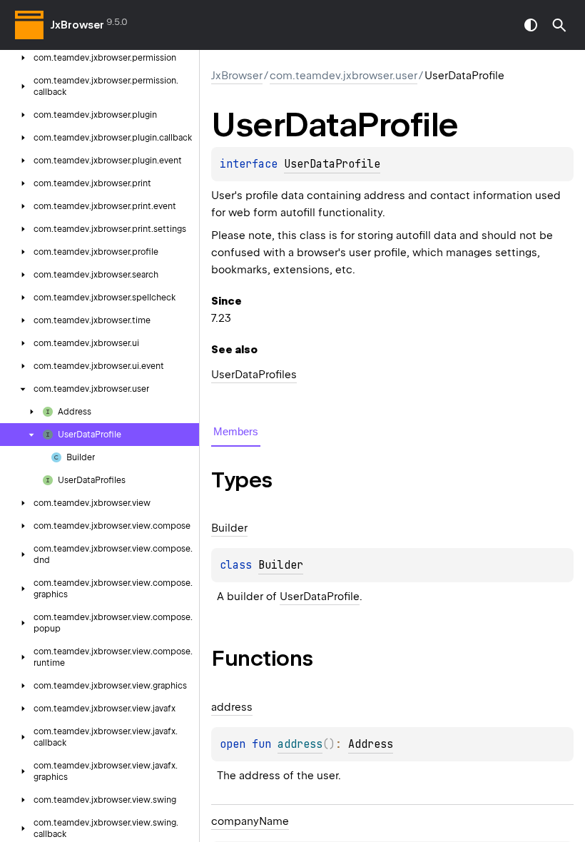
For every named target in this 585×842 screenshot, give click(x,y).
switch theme (531, 25)
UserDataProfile (332, 164)
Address (370, 744)
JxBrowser (77, 25)
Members (235, 431)
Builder (280, 565)
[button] (559, 25)
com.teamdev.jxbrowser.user (343, 75)
